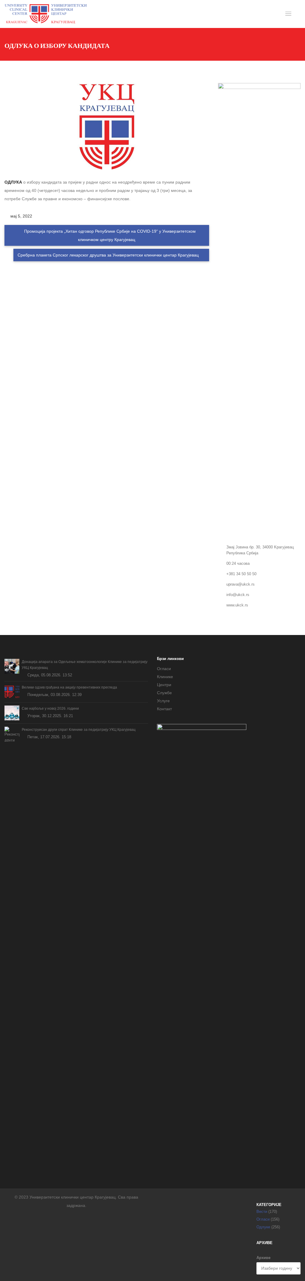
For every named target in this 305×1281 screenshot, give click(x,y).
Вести (261, 1211)
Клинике (165, 676)
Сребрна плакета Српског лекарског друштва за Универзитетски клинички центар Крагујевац (109, 255)
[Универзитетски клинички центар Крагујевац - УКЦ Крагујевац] (45, 14)
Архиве (263, 1257)
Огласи (164, 668)
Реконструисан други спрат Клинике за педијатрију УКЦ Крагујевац (79, 730)
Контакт (164, 708)
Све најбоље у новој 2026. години (50, 708)
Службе (164, 692)
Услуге (163, 700)
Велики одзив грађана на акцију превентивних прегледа (69, 687)
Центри (164, 684)
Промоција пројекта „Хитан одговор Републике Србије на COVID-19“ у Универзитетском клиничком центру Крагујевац (109, 235)
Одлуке (263, 1227)
